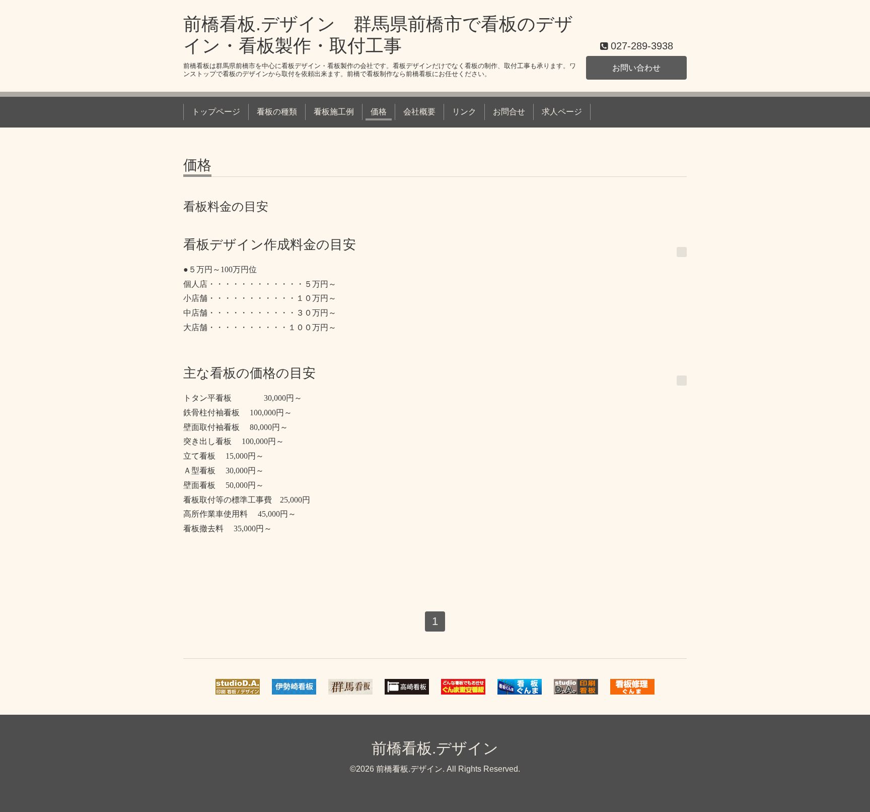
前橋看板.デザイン (435, 748)
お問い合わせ (636, 68)
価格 (379, 111)
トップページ (216, 111)
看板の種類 (277, 111)
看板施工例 (334, 111)
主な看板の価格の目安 (249, 373)
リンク (464, 111)
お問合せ (509, 111)
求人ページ (562, 111)
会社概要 (419, 111)
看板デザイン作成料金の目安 (269, 244)
